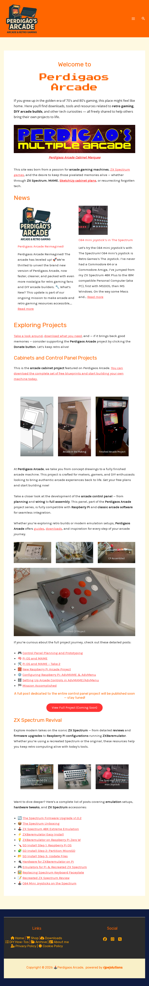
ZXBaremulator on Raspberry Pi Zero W (52, 840)
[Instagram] (112, 939)
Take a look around (28, 336)
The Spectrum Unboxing (41, 823)
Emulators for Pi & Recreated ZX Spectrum (55, 867)
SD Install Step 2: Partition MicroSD (49, 851)
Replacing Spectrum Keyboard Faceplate (53, 872)
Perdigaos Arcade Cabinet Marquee (74, 157)
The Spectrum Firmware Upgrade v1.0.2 (52, 818)
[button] (143, 18)
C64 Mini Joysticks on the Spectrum (49, 883)
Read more (26, 309)
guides (39, 528)
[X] (120, 939)
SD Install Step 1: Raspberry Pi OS (47, 845)
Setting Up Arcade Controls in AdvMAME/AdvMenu (61, 680)
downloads (54, 528)
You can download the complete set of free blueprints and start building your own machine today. (69, 373)
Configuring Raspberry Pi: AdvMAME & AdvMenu (59, 675)
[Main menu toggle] (133, 18)
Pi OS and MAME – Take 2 (41, 664)
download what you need (63, 336)
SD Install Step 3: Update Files (45, 856)
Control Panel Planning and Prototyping (53, 653)
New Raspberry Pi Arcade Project (47, 669)
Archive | (42, 942)
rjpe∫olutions (113, 967)
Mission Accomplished (40, 685)
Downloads (53, 938)
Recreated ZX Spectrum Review (46, 878)
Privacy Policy (26, 946)
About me (61, 942)
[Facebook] (105, 939)
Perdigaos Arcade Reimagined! (41, 246)
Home (19, 938)
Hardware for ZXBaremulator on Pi (48, 861)
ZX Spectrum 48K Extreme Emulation (51, 829)
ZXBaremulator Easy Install (43, 834)
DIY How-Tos (19, 942)
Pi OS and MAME (35, 658)
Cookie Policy (52, 946)
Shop (34, 938)
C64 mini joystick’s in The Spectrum (106, 240)
